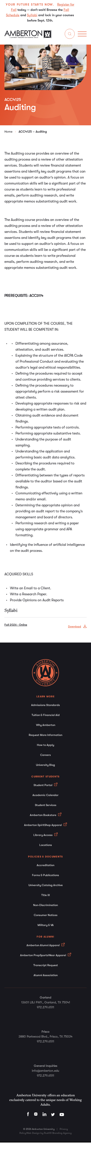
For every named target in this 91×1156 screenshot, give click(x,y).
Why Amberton (45, 725)
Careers (45, 755)
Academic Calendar (45, 795)
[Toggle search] (70, 35)
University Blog (45, 765)
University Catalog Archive (45, 885)
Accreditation (45, 865)
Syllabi (32, 15)
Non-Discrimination (45, 905)
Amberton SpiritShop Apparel (43, 825)
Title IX (45, 895)
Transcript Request (45, 965)
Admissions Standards (45, 705)
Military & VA (46, 925)
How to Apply (45, 745)
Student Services (45, 805)
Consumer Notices (45, 915)
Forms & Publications (45, 875)
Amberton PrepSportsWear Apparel (43, 955)
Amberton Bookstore (43, 815)
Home (8, 131)
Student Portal (43, 785)
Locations (45, 845)
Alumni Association (46, 975)
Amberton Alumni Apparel (43, 945)
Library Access (43, 835)
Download (74, 626)
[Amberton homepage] (27, 37)
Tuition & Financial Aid (46, 715)
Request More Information (45, 735)
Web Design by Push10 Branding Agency (49, 1133)
